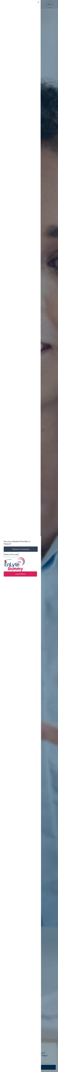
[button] (38, 2)
